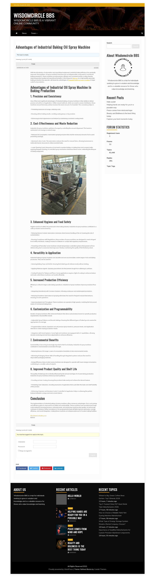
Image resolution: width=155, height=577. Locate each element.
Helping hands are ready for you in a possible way (77, 515)
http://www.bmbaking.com (38, 415)
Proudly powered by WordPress (61, 569)
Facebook (22, 468)
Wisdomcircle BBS (34, 15)
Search (109, 43)
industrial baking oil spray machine (79, 80)
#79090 (96, 67)
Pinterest (47, 468)
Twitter (35, 468)
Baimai (75, 78)
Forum (33, 33)
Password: (21, 446)
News (24, 33)
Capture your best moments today (120, 119)
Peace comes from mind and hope (119, 110)
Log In (93, 455)
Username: (21, 442)
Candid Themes (100, 569)
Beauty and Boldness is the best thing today (77, 546)
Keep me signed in (26, 451)
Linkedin (59, 468)
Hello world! (111, 102)
